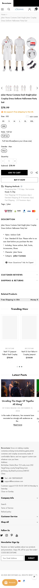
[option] (19, 53)
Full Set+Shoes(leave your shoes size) (17, 141)
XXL (31, 121)
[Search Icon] (11, 9)
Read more (18, 425)
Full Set (5, 136)
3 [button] (21, 366)
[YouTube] (17, 535)
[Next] (36, 88)
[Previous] (3, 88)
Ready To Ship (10, 192)
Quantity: (5, 156)
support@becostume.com (14, 481)
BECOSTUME (13, 575)
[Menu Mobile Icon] (2, 9)
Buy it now (19, 180)
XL (25, 121)
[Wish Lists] (31, 172)
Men (4, 150)
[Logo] (19, 9)
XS (3, 121)
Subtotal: (4, 165)
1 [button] (17, 366)
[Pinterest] (12, 535)
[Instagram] (7, 535)
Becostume (6, 3)
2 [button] (19, 366)
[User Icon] (29, 9)
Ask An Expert (28, 262)
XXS (3, 126)
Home (3, 14)
